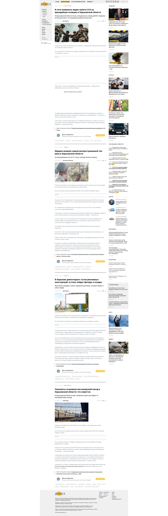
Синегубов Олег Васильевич (62, 269)
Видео (43, 29)
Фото (43, 31)
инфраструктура (59, 378)
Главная (44, 9)
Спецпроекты (45, 22)
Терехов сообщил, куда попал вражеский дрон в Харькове (118, 177)
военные (86, 140)
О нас (43, 37)
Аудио (43, 32)
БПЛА (99, 484)
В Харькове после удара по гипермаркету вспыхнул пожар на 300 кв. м (118, 186)
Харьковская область (77, 140)
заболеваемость (86, 269)
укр (121, 1)
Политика (45, 12)
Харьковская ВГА (64, 486)
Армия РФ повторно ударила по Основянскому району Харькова (118, 181)
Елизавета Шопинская (68, 160)
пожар (71, 486)
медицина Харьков (60, 266)
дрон (104, 484)
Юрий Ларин (65, 400)
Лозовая (88, 484)
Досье (43, 34)
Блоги (43, 27)
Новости (44, 11)
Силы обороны (98, 140)
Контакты (44, 39)
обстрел (94, 484)
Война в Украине (65, 1)
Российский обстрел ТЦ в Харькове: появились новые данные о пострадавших (118, 191)
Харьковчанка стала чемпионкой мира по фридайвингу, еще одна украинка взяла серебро (118, 154)
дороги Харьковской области (91, 376)
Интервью (44, 21)
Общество (66, 147)
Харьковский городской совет (62, 376)
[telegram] (105, 21)
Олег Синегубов (79, 486)
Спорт (44, 16)
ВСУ (92, 140)
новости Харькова (59, 140)
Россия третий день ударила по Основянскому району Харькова (118, 168)
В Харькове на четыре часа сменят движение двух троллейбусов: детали (118, 149)
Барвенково (81, 484)
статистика (88, 266)
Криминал (90, 1)
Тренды (57, 1)
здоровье (69, 266)
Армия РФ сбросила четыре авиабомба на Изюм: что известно (118, 158)
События (44, 14)
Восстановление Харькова (78, 1)
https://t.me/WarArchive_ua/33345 (73, 91)
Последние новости (116, 144)
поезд (56, 486)
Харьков (68, 140)
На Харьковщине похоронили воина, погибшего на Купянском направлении (118, 173)
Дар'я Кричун (66, 21)
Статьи (44, 19)
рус (123, 1)
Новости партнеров (47, 24)
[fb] (103, 21)
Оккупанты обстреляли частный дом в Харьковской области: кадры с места (118, 163)
